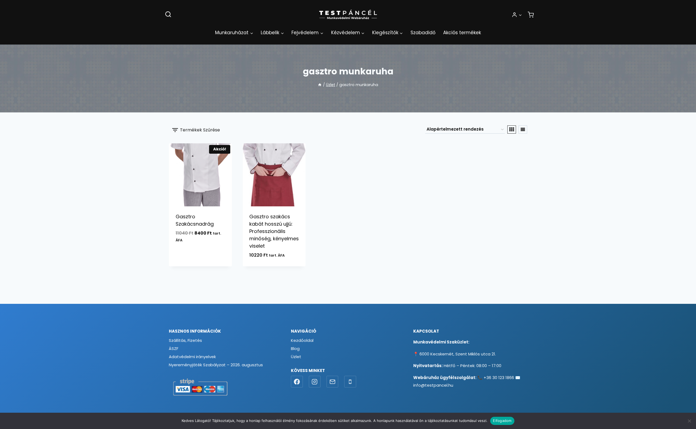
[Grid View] (511, 129)
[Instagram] (315, 382)
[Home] (320, 84)
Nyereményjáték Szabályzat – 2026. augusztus (216, 365)
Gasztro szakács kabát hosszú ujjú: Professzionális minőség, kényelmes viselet (274, 231)
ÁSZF (173, 348)
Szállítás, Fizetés (185, 340)
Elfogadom (502, 420)
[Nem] (689, 421)
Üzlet (296, 356)
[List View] (522, 129)
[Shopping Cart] (531, 14)
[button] (520, 15)
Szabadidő (423, 32)
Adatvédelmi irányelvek (192, 356)
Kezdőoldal (302, 340)
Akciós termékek (462, 32)
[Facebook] (297, 382)
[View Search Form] (168, 14)
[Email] (332, 382)
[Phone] (350, 382)
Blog (295, 348)
